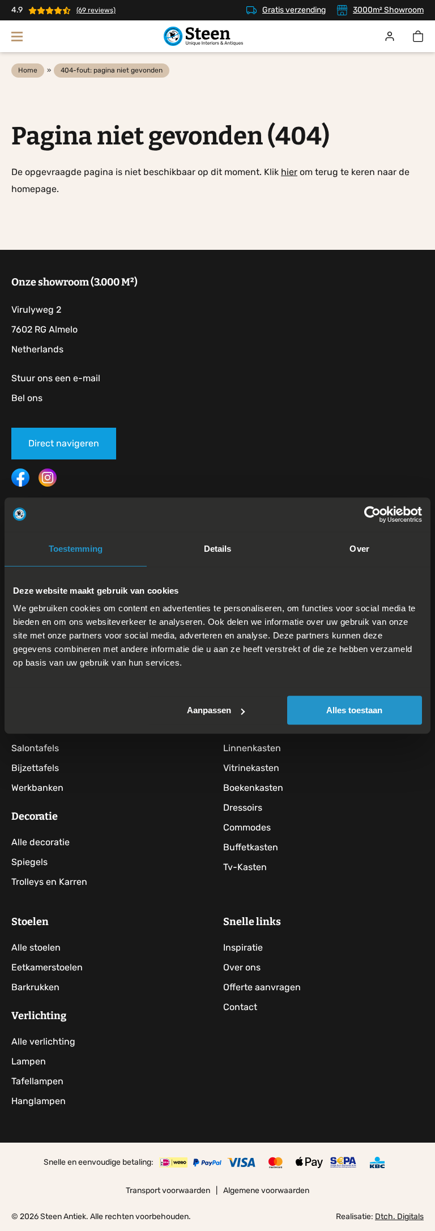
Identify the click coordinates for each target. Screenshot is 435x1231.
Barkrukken (35, 987)
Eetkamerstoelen (47, 967)
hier (289, 172)
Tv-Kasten (245, 867)
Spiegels (29, 862)
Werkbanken (37, 787)
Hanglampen (38, 1101)
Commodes (247, 827)
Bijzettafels (35, 768)
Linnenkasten (252, 748)
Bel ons (26, 398)
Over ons (242, 967)
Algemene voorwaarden (266, 1190)
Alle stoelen (36, 947)
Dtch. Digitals (399, 1216)
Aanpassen (209, 710)
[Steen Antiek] (203, 36)
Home (27, 70)
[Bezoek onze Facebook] (20, 483)
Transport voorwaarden (168, 1190)
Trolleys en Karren (49, 881)
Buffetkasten (250, 847)
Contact (240, 1007)
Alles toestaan (354, 710)
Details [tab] (218, 548)
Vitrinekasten (251, 768)
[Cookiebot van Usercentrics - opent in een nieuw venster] (372, 514)
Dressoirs (242, 807)
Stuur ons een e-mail (55, 378)
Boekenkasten (253, 787)
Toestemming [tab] (76, 548)
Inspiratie (243, 947)
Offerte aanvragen (262, 987)
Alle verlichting (43, 1041)
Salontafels (35, 748)
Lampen (28, 1061)
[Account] (389, 36)
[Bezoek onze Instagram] (48, 483)
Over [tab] (359, 548)
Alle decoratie (40, 842)
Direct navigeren (63, 443)
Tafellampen (37, 1081)
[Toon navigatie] (17, 36)
